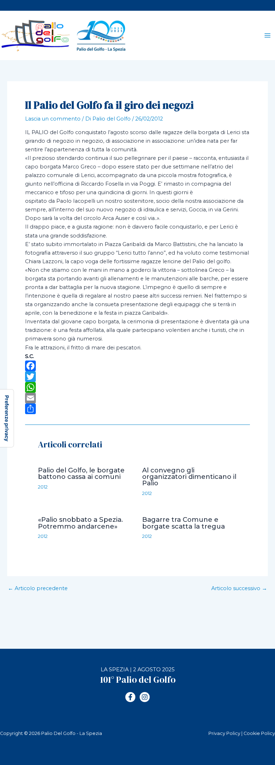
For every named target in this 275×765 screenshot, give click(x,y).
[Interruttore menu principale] (267, 35)
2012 (43, 487)
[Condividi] (137, 408)
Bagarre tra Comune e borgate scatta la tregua (183, 522)
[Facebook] (137, 366)
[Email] (137, 398)
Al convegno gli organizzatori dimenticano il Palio (189, 476)
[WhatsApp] (137, 387)
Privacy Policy (224, 733)
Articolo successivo (239, 588)
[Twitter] (137, 376)
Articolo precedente (38, 588)
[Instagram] (145, 697)
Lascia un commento (53, 119)
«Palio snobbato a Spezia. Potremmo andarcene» (80, 522)
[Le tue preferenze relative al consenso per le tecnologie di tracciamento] (7, 418)
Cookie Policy (259, 733)
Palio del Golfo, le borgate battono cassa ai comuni (81, 473)
